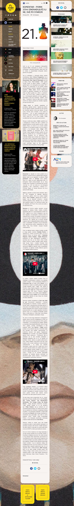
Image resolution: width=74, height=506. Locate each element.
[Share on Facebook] (31, 469)
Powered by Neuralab (11, 77)
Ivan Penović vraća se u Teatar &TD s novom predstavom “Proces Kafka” (60, 141)
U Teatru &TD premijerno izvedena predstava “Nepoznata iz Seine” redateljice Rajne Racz (61, 146)
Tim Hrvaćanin (62, 118)
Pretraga (11, 66)
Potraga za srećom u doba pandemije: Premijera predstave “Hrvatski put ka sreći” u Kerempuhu (60, 136)
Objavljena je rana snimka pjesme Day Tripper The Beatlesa (63, 105)
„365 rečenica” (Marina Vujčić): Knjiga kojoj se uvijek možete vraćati (10, 147)
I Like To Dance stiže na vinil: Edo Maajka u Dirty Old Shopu (63, 89)
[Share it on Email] (39, 469)
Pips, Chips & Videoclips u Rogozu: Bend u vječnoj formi (61, 131)
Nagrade (11, 70)
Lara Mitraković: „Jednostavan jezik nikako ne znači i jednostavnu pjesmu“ (9, 100)
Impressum (11, 73)
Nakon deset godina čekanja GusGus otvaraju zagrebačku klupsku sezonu (63, 100)
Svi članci (61, 151)
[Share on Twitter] (35, 469)
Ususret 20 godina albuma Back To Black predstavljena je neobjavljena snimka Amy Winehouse (63, 94)
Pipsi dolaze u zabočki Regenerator (62, 84)
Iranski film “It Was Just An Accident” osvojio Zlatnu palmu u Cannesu (61, 126)
